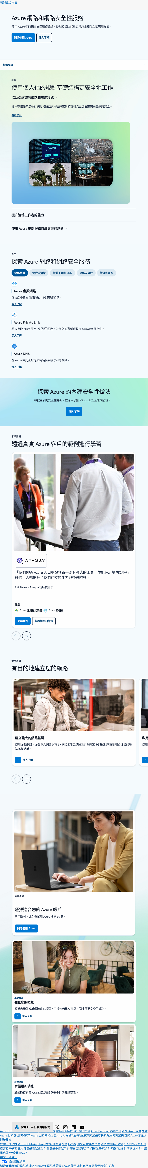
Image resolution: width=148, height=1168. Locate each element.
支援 (127, 1135)
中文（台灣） (8, 1157)
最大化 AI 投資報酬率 (67, 1135)
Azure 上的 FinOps (42, 1135)
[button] (74, 65)
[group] (74, 540)
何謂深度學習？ (100, 1148)
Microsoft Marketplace (31, 1144)
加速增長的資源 (102, 1135)
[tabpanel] (74, 325)
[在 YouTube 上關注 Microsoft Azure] (83, 1127)
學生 (97, 1144)
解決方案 (86, 1135)
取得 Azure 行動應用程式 (35, 1127)
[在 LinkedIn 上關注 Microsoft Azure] (74, 1127)
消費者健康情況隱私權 (14, 1166)
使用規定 (76, 1166)
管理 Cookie (63, 1166)
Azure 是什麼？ (9, 1131)
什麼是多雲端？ (56, 1148)
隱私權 (51, 1166)
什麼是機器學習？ (78, 1148)
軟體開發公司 (8, 1144)
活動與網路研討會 (112, 1144)
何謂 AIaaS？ (118, 1148)
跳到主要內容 (8, 2)
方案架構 (118, 1135)
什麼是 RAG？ (18, 1153)
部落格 (72, 1144)
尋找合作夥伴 (52, 1144)
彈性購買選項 (22, 1135)
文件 (64, 1144)
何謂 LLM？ (134, 1148)
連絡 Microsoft (37, 1166)
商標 (85, 1166)
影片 (20, 1148)
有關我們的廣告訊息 (101, 1166)
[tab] (20, 272)
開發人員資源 (85, 1144)
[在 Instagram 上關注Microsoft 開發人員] (66, 1127)
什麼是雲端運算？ (35, 1148)
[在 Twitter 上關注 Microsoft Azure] (57, 1127)
